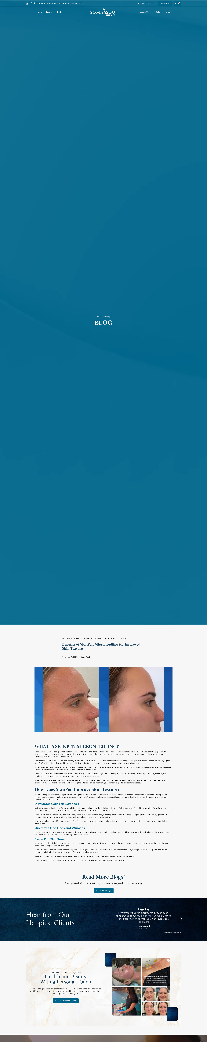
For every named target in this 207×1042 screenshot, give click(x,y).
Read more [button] (143, 922)
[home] (102, 12)
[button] (177, 3)
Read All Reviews (172, 933)
